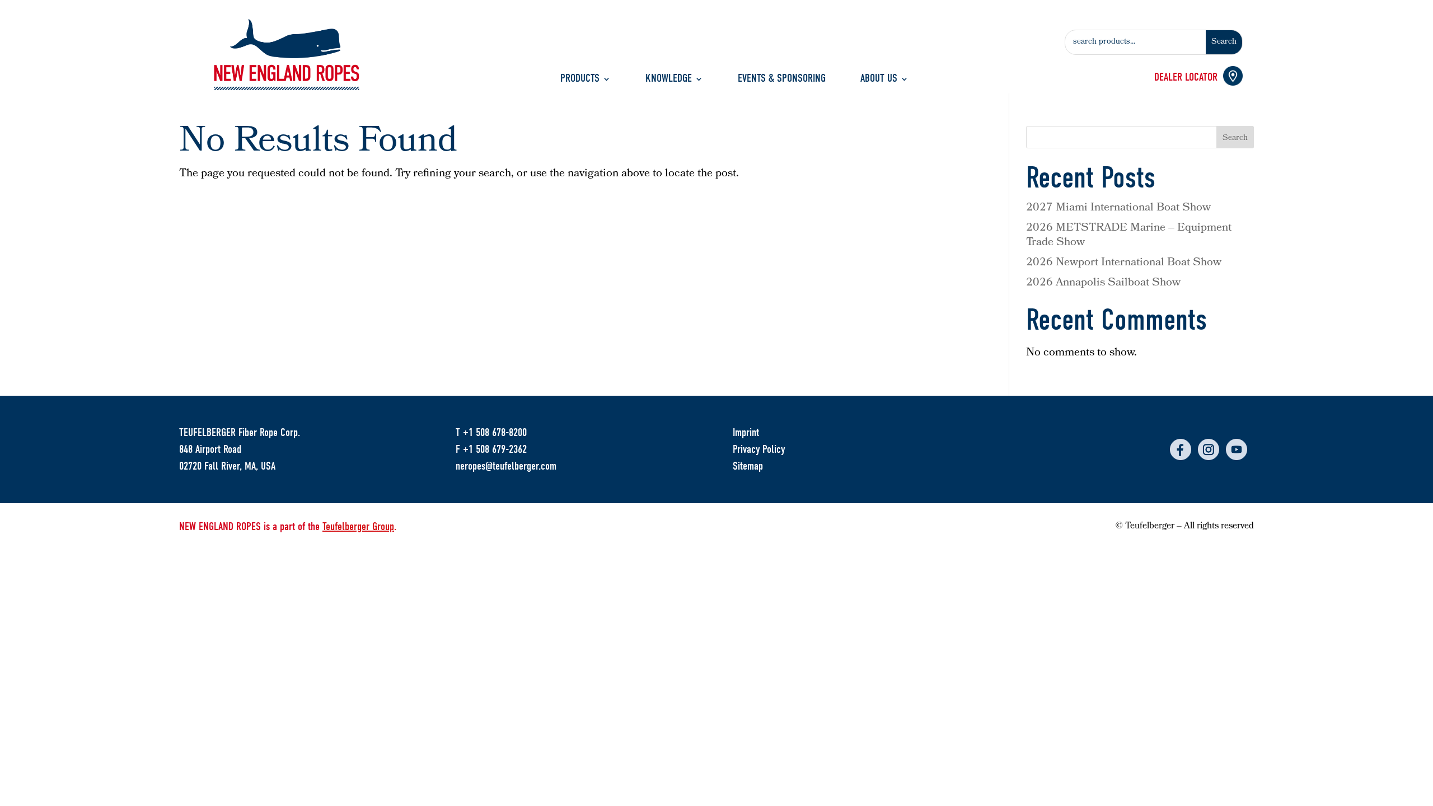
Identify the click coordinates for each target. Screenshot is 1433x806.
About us (878, 80)
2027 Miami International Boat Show (1118, 208)
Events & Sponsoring (782, 80)
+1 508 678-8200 (495, 432)
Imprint (746, 432)
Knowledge (668, 80)
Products (580, 80)
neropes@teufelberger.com (506, 466)
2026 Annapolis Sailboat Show (1103, 283)
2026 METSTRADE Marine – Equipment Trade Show (1128, 235)
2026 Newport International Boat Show (1123, 263)
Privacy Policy (759, 449)
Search (1235, 138)
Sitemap (748, 466)
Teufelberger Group (358, 526)
